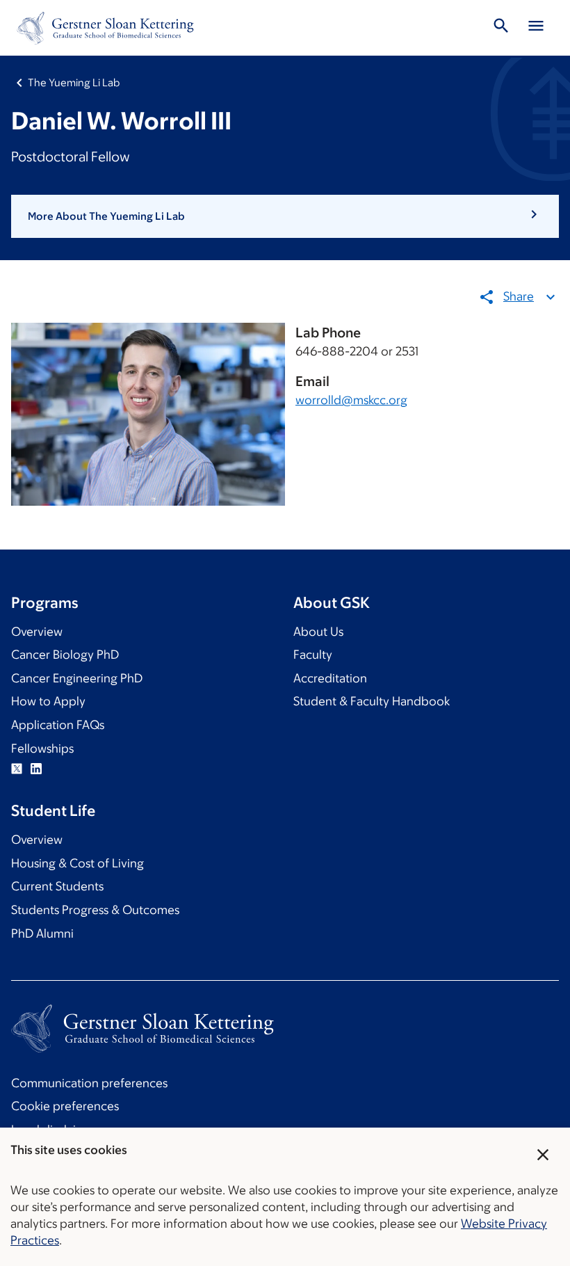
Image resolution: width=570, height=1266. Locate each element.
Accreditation (330, 678)
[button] (285, 216)
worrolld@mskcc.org (351, 400)
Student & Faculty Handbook (371, 701)
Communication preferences (89, 1083)
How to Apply (48, 701)
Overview (37, 632)
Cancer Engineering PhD (76, 678)
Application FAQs (57, 725)
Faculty (312, 655)
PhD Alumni (42, 933)
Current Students (57, 886)
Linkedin (36, 768)
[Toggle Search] (501, 28)
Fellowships (42, 748)
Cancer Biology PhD (65, 655)
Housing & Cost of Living (77, 863)
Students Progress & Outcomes (95, 910)
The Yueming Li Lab (74, 82)
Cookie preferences (65, 1106)
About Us (318, 632)
